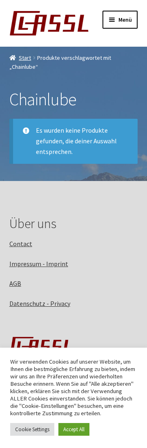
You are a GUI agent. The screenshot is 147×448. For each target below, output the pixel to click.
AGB (15, 283)
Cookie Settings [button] (32, 429)
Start (25, 57)
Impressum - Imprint (38, 264)
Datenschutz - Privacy (39, 303)
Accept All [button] (74, 429)
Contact (20, 244)
